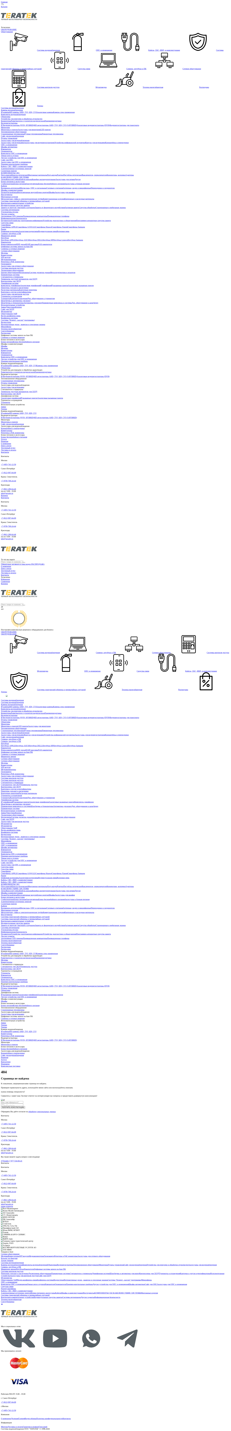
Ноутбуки (5, 238)
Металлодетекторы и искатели (62, 272)
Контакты (5, 452)
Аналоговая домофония (30, 285)
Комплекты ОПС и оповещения (14, 153)
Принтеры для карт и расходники (15, 288)
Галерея (21, 1419)
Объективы (5, 117)
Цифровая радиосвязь (10, 231)
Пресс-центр (6, 446)
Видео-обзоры (30, 1419)
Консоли (9, 179)
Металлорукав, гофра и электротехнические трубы (22, 199)
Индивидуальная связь (47, 231)
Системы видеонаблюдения (12, 108)
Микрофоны (6, 327)
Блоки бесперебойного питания (51, 184)
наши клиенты (7, 1206)
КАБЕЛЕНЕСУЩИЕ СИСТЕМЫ (15, 177)
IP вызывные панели (59, 285)
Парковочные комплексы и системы (57, 303)
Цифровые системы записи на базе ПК (17, 246)
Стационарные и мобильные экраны (111, 208)
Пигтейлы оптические (72, 175)
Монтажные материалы (37, 175)
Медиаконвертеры (8, 259)
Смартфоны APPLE (9, 227)
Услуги (4, 439)
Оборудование (7, 32)
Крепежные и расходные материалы (79, 199)
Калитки (13, 298)
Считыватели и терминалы (12, 277)
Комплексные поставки (10, 1066)
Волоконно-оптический (10, 188)
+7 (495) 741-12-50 (8, 464)
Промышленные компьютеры (35, 216)
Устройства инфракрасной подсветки (70, 143)
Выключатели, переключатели (94, 175)
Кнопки (18, 307)
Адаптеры (129, 175)
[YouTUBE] (55, 1347)
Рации (3, 229)
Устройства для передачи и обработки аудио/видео (21, 119)
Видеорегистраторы (9, 123)
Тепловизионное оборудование (14, 132)
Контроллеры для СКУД (11, 281)
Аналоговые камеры (44, 112)
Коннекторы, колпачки (116, 175)
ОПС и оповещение (9, 145)
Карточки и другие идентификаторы (16, 292)
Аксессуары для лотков (65, 179)
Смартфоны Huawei (44, 227)
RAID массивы (32, 244)
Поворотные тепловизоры (52, 134)
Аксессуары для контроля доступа (15, 294)
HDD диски (21, 244)
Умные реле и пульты (10, 156)
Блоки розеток (43, 192)
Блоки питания (20, 184)
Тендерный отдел (8, 448)
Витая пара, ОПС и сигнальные (33, 188)
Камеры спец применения (64, 112)
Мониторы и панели (9, 130)
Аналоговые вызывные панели (81, 285)
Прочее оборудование (10, 272)
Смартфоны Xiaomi (60, 227)
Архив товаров (7, 1260)
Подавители (6, 221)
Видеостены (6, 322)
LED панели (45, 130)
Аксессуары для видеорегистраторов (39, 143)
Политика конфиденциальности (49, 1419)
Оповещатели (6, 151)
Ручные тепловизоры (33, 134)
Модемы (4, 253)
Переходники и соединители (103, 188)
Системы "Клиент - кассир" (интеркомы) (18, 320)
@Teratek (4, 1161)
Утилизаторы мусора (9, 212)
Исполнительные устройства (13, 305)
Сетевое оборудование (10, 251)
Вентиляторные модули (27, 192)
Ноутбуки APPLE (8, 240)
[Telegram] (127, 1347)
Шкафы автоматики (9, 147)
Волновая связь (63, 231)
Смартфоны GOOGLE (26, 227)
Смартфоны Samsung (76, 227)
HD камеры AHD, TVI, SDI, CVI (22, 112)
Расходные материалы (10, 290)
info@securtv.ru (7, 493)
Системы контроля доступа (12, 268)
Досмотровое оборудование (12, 270)
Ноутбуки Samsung (75, 240)
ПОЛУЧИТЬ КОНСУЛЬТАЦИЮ (13, 1107)
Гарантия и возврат (31, 1427)
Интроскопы (24, 272)
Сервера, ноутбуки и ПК (11, 234)
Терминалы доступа (9, 279)
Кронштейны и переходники (117, 143)
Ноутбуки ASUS (22, 240)
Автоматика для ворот (33, 303)
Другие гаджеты (7, 214)
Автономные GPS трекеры (12, 216)
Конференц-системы (9, 318)
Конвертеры (6, 121)
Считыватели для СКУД (27, 279)
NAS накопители (45, 244)
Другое (78, 179)
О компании (6, 444)
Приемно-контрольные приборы (14, 164)
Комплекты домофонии (10, 285)
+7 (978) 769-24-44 (8, 481)
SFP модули (6, 257)
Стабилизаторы (7, 184)
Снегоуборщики (7, 331)
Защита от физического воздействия (50, 208)
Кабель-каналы (25, 179)
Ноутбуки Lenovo (60, 240)
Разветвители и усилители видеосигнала (28, 121)
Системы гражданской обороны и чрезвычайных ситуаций (25, 201)
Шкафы (52, 192)
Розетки (60, 175)
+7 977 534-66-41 (15, 1161)
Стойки (16, 179)
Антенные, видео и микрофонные (77, 188)
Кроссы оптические (20, 175)
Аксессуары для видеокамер (12, 143)
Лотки (3, 179)
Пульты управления (9, 138)
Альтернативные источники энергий (16, 169)
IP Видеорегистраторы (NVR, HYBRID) (17, 125)
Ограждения (22, 298)
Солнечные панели (9, 171)
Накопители (6, 242)
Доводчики (10, 307)
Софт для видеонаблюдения (12, 136)
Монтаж (4, 1427)
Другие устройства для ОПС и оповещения (19, 158)
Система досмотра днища (39, 272)
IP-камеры (5, 112)
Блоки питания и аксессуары (13, 182)
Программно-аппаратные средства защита (93, 221)
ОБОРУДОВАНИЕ (9, 30)
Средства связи (7, 223)
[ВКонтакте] (19, 1347)
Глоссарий (43, 1427)
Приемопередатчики (53, 121)
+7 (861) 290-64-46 (8, 489)
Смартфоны (6, 225)
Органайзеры (11, 192)
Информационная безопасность (14, 218)
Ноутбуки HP (47, 240)
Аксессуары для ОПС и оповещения (16, 162)
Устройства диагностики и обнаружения (59, 221)
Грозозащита (6, 264)
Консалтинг (6, 1062)
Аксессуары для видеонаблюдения (15, 140)
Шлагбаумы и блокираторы (12, 303)
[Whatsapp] (91, 1347)
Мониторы (5, 127)
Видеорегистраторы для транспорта (124, 125)
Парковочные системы (10, 275)
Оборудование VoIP (9, 314)
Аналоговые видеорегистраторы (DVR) (93, 125)
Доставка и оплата (8, 450)
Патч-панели (6, 175)
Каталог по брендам (9, 1258)
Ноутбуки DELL (35, 240)
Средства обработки (87, 208)
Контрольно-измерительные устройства (17, 203)
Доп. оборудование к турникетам (41, 298)
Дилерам (14, 1419)
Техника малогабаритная (11, 329)
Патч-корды (52, 175)
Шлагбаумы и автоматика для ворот (16, 301)
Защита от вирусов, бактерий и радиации (18, 208)
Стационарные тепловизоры (12, 134)
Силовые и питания (55, 188)
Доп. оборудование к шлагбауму (85, 303)
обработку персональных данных (42, 1112)
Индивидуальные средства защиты (15, 205)
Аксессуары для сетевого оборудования (17, 266)
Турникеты (5, 298)
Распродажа (6, 333)
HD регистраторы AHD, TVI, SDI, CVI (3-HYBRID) (55, 125)
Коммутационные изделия (53, 199)
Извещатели (6, 149)
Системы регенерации (10, 210)
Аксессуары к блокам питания (77, 184)
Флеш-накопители (8, 244)
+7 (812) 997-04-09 (8, 473)
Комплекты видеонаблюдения (13, 114)
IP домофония (45, 285)
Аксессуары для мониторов (29, 130)
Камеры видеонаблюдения (12, 110)
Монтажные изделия (9, 197)
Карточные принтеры (28, 290)
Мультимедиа (6, 311)
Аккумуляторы (32, 184)
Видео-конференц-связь (10, 316)
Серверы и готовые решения (13, 249)
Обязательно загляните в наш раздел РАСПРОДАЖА (23, 564)
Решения (4, 441)
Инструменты (6, 195)
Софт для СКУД (7, 309)
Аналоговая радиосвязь (28, 231)
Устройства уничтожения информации (27, 221)
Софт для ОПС (7, 160)
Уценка (4, 409)
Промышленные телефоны (58, 216)
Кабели (4, 186)
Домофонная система (9, 283)
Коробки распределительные (44, 179)
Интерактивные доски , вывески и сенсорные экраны (23, 324)
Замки (3, 307)
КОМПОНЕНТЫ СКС (10, 173)
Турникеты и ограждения (11, 296)
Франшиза (5, 1064)
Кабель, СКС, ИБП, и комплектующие (17, 166)
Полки (3, 192)
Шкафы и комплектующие (12, 190)
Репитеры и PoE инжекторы (12, 262)
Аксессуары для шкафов (65, 192)
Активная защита (72, 208)
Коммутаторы (6, 255)
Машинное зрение (8, 236)
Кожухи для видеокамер (95, 143)
